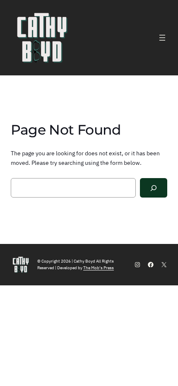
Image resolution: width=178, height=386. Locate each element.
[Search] (154, 188)
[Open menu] (162, 38)
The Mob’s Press (98, 267)
